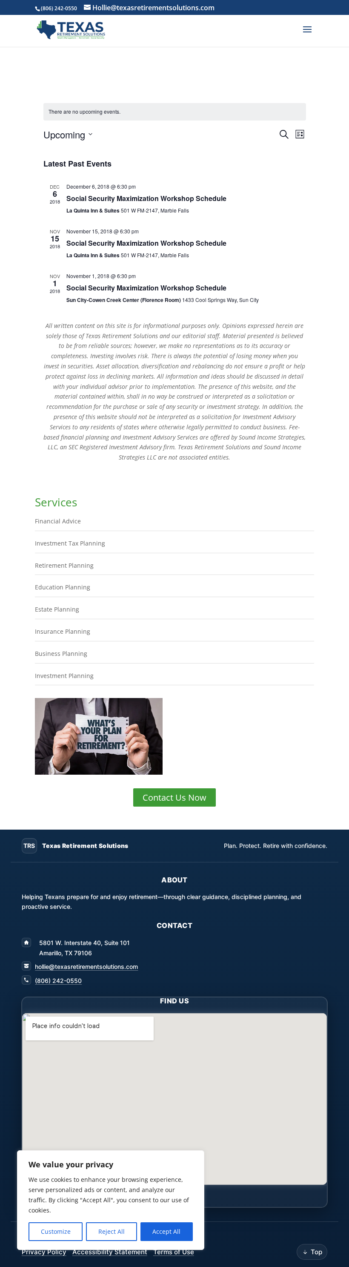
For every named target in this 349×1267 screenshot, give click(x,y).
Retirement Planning (64, 565)
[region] (110, 1200)
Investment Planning (64, 676)
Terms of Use (173, 1252)
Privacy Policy (44, 1252)
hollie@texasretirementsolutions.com (86, 966)
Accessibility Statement (109, 1252)
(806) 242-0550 (58, 980)
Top (316, 1252)
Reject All (111, 1231)
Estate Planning (57, 609)
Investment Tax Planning (70, 543)
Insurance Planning (62, 631)
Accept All (166, 1231)
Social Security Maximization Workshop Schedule (146, 198)
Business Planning (61, 653)
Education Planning (62, 587)
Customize (56, 1231)
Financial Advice (58, 521)
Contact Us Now (174, 797)
